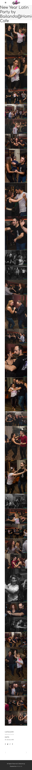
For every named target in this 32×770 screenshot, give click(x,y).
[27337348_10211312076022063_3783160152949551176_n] (16, 72)
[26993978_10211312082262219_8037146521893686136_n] (16, 501)
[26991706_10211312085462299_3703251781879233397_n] (16, 287)
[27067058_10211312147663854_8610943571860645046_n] (16, 561)
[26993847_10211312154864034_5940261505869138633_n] (16, 477)
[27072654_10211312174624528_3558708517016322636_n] (16, 664)
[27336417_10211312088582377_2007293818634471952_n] (16, 39)
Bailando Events (9, 734)
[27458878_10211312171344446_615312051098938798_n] (16, 96)
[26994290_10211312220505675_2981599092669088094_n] (16, 546)
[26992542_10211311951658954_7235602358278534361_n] (16, 394)
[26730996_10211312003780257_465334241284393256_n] (16, 141)
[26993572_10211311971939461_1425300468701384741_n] (16, 443)
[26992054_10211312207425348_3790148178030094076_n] (16, 360)
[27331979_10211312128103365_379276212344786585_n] (16, 718)
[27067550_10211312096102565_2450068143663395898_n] (16, 609)
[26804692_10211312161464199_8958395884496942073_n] (16, 165)
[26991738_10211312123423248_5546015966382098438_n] (16, 312)
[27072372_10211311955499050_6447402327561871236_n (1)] (16, 639)
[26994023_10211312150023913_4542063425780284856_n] (16, 516)
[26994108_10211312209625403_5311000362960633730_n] (16, 531)
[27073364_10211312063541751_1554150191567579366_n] (16, 703)
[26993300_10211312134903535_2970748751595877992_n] (16, 418)
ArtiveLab (19, 766)
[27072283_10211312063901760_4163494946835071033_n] (16, 624)
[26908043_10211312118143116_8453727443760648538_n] (16, 233)
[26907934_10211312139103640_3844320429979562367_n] (16, 199)
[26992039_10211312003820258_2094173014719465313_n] (16, 336)
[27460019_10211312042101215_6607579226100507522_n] (16, 126)
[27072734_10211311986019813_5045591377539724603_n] (16, 688)
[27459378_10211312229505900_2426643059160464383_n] (16, 111)
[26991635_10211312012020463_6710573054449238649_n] (16, 272)
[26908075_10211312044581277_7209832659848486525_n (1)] (16, 257)
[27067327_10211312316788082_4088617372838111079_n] (16, 585)
